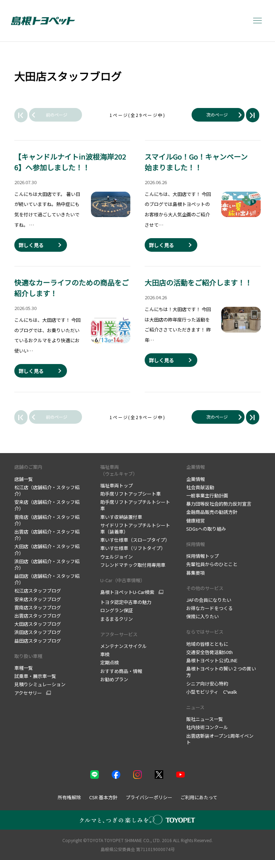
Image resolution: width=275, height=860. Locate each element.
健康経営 (195, 520)
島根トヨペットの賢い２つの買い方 (221, 671)
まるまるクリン (116, 618)
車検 (105, 654)
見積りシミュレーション (40, 684)
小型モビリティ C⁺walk (211, 691)
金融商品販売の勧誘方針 (211, 511)
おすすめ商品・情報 (121, 671)
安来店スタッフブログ (37, 599)
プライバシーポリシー (149, 797)
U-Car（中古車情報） (122, 580)
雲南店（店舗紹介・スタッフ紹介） (46, 520)
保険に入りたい (202, 616)
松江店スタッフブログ (37, 590)
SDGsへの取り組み (206, 528)
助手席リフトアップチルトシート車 (135, 505)
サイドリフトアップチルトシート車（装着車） (135, 528)
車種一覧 (23, 667)
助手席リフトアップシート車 (130, 493)
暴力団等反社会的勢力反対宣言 (218, 503)
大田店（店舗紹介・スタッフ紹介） (46, 549)
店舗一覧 (23, 479)
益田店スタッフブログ (37, 640)
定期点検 (109, 662)
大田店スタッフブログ (37, 623)
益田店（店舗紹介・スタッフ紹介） (46, 579)
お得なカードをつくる (209, 608)
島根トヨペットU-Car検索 (127, 592)
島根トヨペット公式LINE (211, 660)
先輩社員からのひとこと (211, 564)
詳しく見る (31, 245)
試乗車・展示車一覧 (35, 676)
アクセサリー (28, 693)
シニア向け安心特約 (207, 683)
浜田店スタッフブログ (37, 632)
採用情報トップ (202, 555)
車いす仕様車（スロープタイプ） (135, 539)
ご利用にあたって (198, 797)
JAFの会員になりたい (208, 599)
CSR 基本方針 (103, 797)
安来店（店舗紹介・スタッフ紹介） (46, 505)
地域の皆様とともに (207, 643)
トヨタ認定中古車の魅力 (125, 602)
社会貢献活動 (200, 487)
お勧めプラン (114, 679)
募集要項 (195, 572)
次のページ (217, 115)
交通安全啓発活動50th (209, 652)
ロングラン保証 (116, 610)
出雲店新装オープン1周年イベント (220, 739)
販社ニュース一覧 (204, 719)
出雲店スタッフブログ (37, 615)
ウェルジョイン (116, 556)
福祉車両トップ (116, 485)
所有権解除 (69, 797)
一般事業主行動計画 (207, 495)
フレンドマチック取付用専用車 (132, 564)
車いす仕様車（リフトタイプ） (132, 548)
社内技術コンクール (207, 727)
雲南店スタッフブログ (37, 607)
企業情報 (195, 466)
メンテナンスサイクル (123, 646)
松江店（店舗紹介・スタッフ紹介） (46, 490)
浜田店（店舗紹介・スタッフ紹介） (46, 564)
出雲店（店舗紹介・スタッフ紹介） (46, 534)
